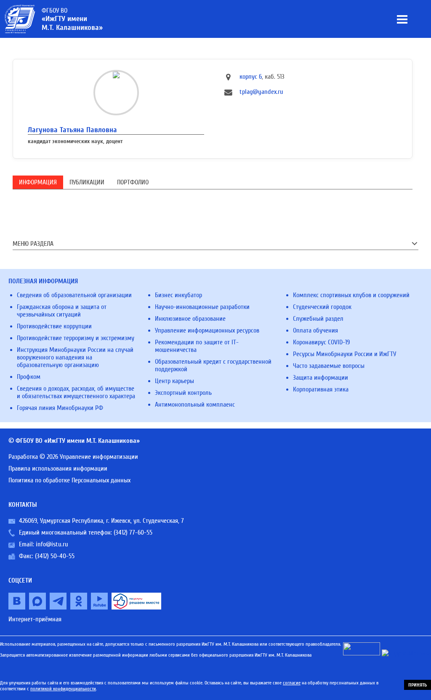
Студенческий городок (322, 307)
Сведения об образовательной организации (74, 295)
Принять (417, 685)
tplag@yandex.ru (261, 92)
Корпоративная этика (321, 389)
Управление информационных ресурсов (207, 330)
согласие (292, 683)
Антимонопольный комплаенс (195, 404)
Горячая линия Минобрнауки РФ (60, 408)
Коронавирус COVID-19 (321, 342)
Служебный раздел (318, 318)
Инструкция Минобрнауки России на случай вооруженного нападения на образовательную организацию (75, 357)
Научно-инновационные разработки (202, 307)
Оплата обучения (315, 330)
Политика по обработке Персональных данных (69, 480)
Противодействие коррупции (54, 326)
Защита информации (320, 377)
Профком (28, 377)
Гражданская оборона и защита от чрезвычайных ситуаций (61, 310)
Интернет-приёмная (34, 619)
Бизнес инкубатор (178, 295)
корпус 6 (250, 76)
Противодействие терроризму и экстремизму (75, 338)
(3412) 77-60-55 (133, 532)
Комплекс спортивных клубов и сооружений (351, 295)
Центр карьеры (174, 381)
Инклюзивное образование (190, 318)
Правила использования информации (57, 468)
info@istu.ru (52, 544)
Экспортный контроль (183, 393)
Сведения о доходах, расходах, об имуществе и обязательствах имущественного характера (76, 392)
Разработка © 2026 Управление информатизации (73, 456)
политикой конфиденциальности (63, 689)
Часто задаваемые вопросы (328, 366)
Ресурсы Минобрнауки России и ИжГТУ (344, 354)
